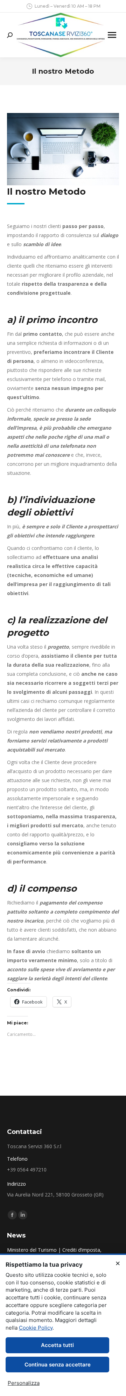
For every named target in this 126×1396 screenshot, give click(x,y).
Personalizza (24, 1383)
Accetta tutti (57, 1345)
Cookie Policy (35, 1327)
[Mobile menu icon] (112, 35)
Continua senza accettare (57, 1364)
